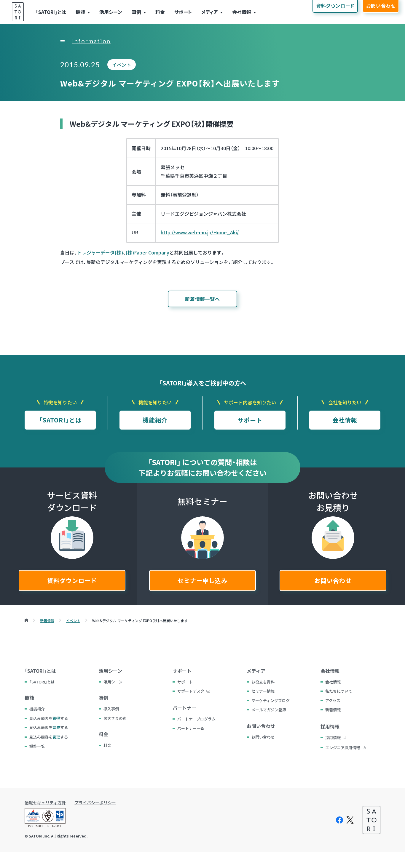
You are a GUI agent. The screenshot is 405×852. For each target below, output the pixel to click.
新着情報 (333, 709)
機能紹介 (155, 420)
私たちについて (338, 691)
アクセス (332, 700)
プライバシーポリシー (95, 802)
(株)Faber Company (147, 252)
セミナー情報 (263, 691)
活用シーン (110, 11)
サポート (183, 11)
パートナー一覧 (190, 728)
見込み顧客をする (48, 718)
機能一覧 (37, 746)
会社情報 (241, 11)
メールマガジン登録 (268, 709)
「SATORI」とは (51, 11)
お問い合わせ (333, 580)
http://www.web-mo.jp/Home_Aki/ (200, 232)
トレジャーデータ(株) (100, 252)
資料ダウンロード (72, 580)
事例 (136, 11)
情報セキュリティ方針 (45, 802)
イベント (121, 64)
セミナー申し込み (202, 580)
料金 (160, 11)
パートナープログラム (196, 719)
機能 (80, 11)
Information (91, 41)
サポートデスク (190, 691)
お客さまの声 (115, 718)
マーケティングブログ (270, 700)
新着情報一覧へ (202, 298)
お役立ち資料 (263, 682)
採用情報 (333, 737)
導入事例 (111, 709)
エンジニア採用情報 (342, 747)
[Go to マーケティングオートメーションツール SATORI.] (26, 620)
